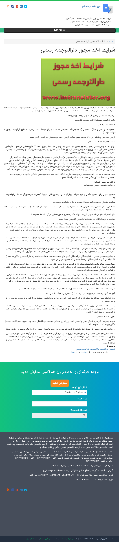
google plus (17, 6)
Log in (74, 352)
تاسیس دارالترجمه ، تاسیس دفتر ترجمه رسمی (95, 349)
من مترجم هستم (91, 6)
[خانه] (108, 9)
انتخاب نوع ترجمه (79, 387)
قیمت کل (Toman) (78, 410)
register (84, 352)
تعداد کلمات (82, 398)
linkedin (21, 6)
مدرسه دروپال (32, 539)
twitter (25, 6)
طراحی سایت (45, 539)
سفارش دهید (59, 383)
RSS (8, 6)
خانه (111, 41)
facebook (12, 6)
